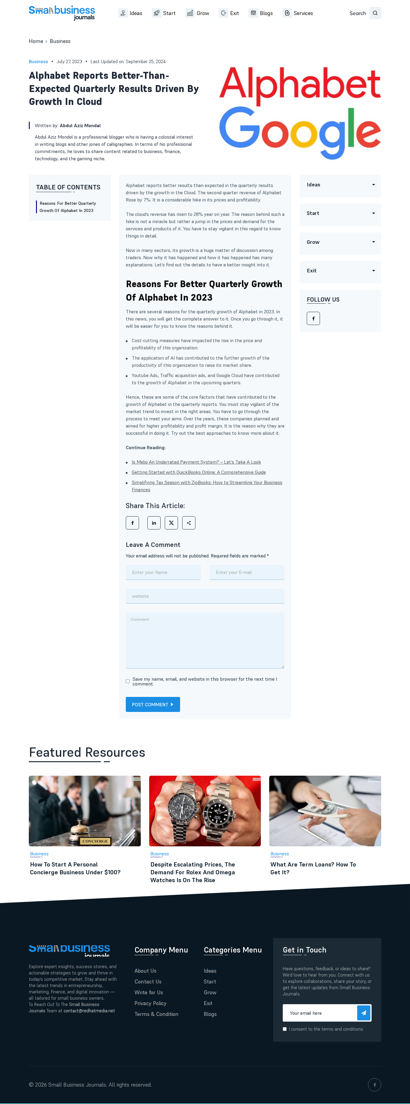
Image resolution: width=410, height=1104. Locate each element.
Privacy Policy (150, 1003)
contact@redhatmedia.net (89, 1011)
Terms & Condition (156, 1013)
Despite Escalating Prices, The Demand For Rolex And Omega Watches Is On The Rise (192, 872)
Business (60, 41)
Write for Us (148, 992)
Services (303, 13)
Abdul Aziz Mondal (80, 125)
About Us (145, 970)
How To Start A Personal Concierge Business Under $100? (75, 868)
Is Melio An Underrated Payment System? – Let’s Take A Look (196, 462)
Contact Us (147, 981)
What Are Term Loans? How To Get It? (313, 868)
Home (36, 41)
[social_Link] (374, 1084)
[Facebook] (313, 318)
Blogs (266, 13)
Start (169, 13)
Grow (203, 13)
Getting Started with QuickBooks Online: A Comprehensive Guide (199, 472)
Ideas (136, 13)
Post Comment (150, 704)
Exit (234, 13)
